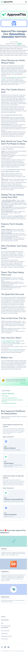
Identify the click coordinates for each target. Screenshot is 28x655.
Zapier (4, 79)
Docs (2, 623)
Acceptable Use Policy (6, 636)
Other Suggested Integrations (9, 403)
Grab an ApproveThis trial (8, 341)
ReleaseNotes (22, 77)
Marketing (19, 43)
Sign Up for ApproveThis (8, 393)
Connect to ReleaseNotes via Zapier (11, 342)
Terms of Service (5, 631)
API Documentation (6, 626)
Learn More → (23, 383)
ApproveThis (13, 77)
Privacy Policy (4, 639)
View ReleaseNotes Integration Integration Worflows (12, 400)
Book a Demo (5, 396)
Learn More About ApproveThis (9, 398)
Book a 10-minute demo (14, 349)
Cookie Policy (4, 633)
